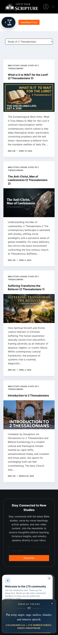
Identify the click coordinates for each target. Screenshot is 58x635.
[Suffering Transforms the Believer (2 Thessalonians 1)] (28, 308)
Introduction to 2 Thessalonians (28, 395)
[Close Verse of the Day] (52, 603)
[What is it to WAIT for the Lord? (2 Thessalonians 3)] (28, 97)
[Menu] (53, 6)
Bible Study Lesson (17, 65)
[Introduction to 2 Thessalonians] (28, 414)
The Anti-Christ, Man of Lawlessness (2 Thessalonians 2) (27, 180)
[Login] (46, 7)
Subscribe (29, 558)
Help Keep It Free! (29, 22)
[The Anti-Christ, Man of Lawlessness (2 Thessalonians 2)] (28, 202)
